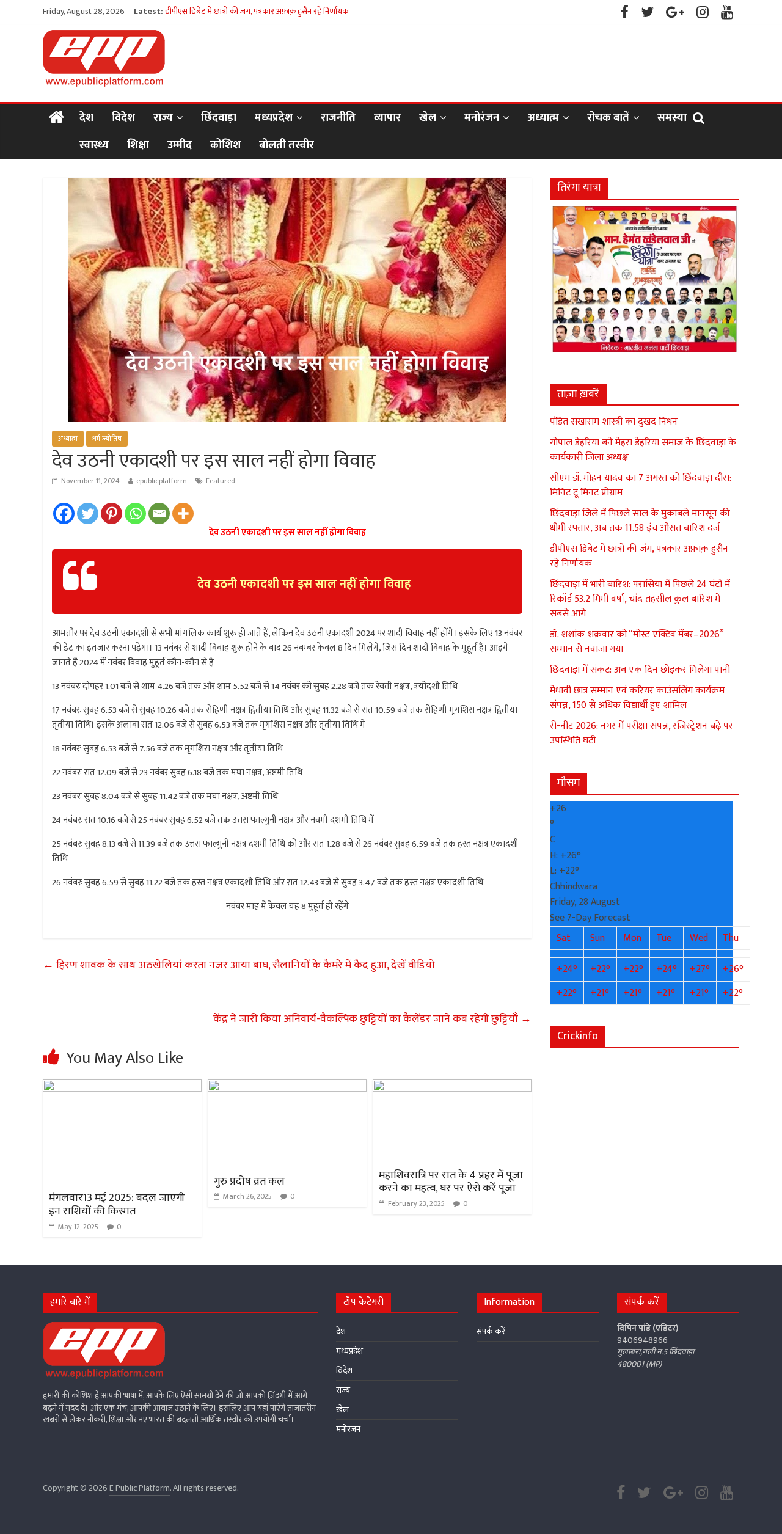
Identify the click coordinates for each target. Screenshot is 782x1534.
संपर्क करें (491, 1331)
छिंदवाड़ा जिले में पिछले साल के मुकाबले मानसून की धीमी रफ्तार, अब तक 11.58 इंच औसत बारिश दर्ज (313, 11)
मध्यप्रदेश (274, 118)
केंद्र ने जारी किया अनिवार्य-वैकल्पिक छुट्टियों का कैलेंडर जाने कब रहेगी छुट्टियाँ (372, 1019)
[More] (183, 513)
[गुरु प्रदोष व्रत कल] (287, 1087)
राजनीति (338, 118)
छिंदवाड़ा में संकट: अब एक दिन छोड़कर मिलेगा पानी (640, 670)
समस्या (672, 118)
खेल (427, 118)
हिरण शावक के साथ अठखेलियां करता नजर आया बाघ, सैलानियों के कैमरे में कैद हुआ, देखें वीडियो (239, 965)
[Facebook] (64, 513)
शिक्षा (138, 145)
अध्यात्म (543, 118)
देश (86, 118)
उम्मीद (179, 145)
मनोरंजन (481, 118)
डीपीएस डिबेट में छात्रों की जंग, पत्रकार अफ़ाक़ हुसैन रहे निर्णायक (639, 556)
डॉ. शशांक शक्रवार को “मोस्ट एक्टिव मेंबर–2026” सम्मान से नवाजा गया (636, 641)
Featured (220, 481)
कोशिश (225, 145)
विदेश (123, 118)
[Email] (159, 513)
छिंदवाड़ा (218, 118)
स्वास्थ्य (94, 145)
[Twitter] (87, 513)
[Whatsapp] (135, 513)
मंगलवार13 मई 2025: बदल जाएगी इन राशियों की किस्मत (117, 1205)
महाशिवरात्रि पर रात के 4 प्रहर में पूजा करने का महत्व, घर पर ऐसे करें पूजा (451, 1182)
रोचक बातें (608, 118)
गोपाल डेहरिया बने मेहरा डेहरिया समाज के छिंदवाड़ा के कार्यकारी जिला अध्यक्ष (643, 450)
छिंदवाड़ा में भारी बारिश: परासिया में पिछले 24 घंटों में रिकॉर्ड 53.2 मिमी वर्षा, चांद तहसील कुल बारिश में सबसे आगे (640, 599)
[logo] (104, 1328)
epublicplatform (161, 481)
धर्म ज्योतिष (107, 439)
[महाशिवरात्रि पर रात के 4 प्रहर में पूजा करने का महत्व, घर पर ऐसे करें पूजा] (452, 1087)
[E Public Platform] (56, 118)
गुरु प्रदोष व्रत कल (249, 1181)
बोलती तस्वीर (286, 145)
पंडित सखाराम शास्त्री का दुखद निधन (614, 422)
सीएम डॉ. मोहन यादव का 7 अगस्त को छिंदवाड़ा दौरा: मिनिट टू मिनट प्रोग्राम (640, 485)
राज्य (163, 118)
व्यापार (387, 118)
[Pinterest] (111, 513)
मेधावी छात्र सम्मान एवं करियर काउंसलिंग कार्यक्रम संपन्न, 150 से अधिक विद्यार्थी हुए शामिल (637, 698)
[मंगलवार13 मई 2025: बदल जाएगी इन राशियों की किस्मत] (122, 1087)
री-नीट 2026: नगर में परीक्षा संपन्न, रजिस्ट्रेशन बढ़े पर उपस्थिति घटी (641, 733)
